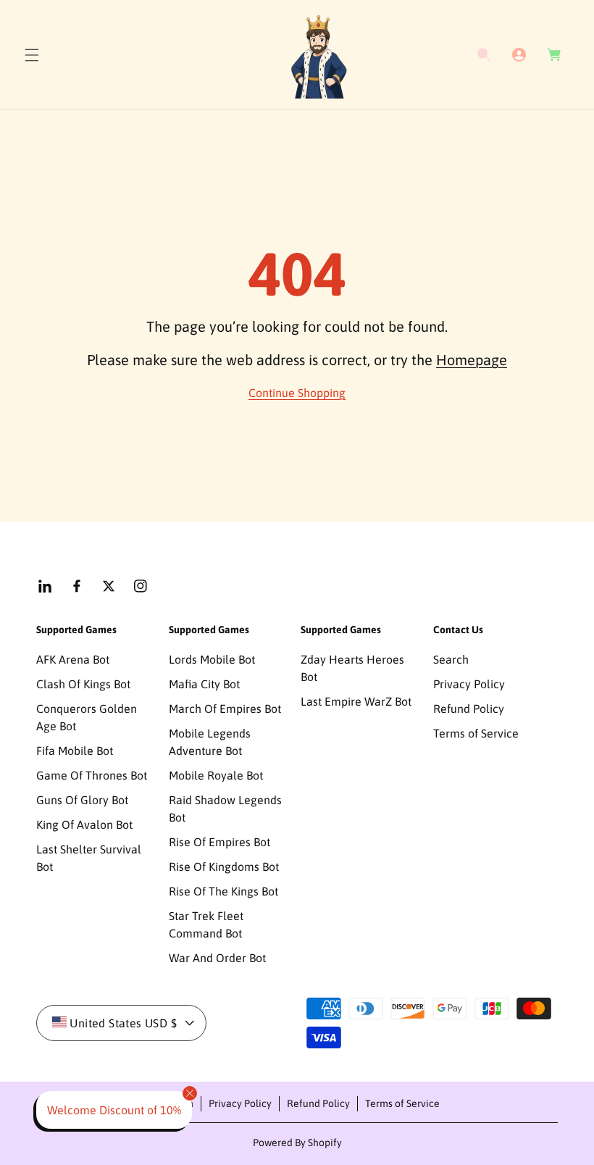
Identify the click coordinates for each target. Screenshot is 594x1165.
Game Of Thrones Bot (91, 775)
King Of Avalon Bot (84, 824)
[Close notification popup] (190, 1093)
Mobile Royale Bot (216, 775)
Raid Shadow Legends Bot (225, 808)
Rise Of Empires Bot (219, 841)
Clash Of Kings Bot (83, 683)
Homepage (471, 359)
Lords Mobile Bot (212, 659)
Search (451, 659)
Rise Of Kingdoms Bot (224, 866)
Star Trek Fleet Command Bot (206, 924)
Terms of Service (476, 733)
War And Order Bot (217, 957)
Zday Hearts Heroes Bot (352, 668)
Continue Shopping (297, 392)
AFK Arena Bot (72, 659)
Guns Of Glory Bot (82, 799)
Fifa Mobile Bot (74, 750)
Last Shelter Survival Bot (88, 858)
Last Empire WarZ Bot (356, 701)
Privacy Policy (469, 683)
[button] (31, 55)
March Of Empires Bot (225, 708)
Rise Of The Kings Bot (223, 891)
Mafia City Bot (204, 683)
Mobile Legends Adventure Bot (210, 742)
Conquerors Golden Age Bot (86, 717)
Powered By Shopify (297, 1142)
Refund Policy (468, 708)
